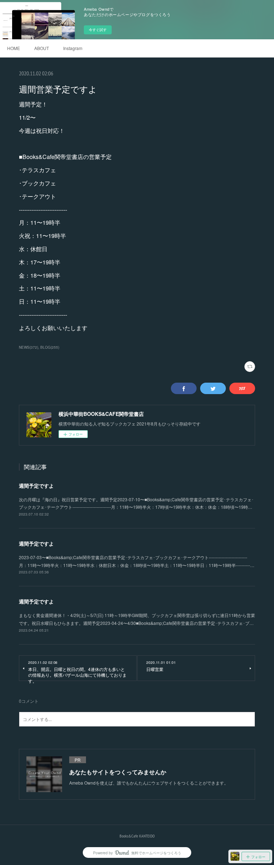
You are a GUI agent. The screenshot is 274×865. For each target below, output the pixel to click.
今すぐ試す (98, 29)
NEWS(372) (28, 347)
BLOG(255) (49, 347)
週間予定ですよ (36, 485)
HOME (13, 48)
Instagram (72, 48)
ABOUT (41, 48)
